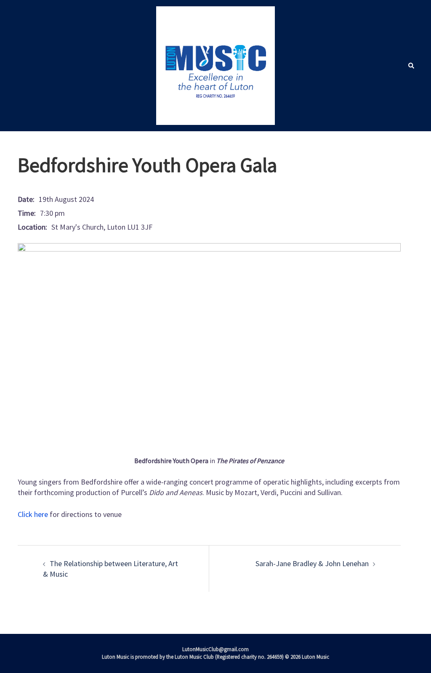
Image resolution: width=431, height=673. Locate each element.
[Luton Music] (215, 64)
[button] (410, 65)
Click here (33, 514)
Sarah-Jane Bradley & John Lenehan (312, 563)
